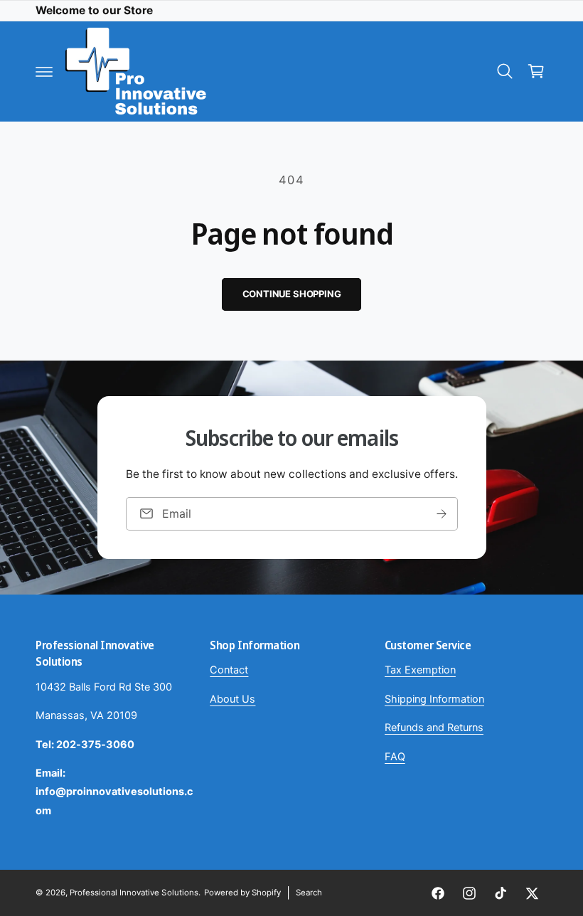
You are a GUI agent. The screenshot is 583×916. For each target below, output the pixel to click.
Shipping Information (434, 699)
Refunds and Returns (434, 727)
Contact (229, 670)
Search (309, 893)
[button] (44, 71)
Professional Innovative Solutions (134, 893)
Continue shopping (291, 293)
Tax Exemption (420, 670)
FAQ (395, 756)
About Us (232, 699)
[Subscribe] (441, 514)
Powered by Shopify (242, 893)
